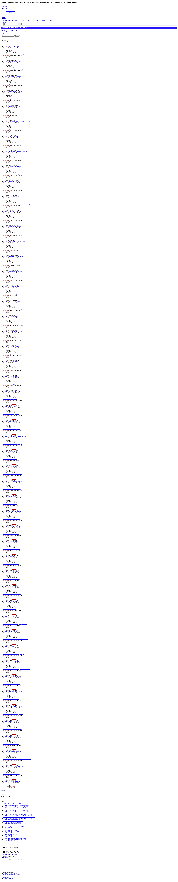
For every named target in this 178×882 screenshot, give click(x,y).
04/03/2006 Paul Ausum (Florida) (10, 616)
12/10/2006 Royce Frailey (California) (11, 61)
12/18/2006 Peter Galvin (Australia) (11, 46)
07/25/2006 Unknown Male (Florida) (11, 316)
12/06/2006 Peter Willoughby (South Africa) (13, 69)
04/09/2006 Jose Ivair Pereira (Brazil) (11, 601)
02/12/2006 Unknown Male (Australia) (12, 684)
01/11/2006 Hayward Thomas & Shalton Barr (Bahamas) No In (17, 759)
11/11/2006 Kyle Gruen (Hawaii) (10, 84)
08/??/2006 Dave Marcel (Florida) (10, 279)
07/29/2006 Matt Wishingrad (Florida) (11, 294)
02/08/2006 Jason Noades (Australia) (11, 699)
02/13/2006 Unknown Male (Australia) (12, 676)
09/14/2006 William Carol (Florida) (11, 174)
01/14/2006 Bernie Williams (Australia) (12, 751)
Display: (4, 791)
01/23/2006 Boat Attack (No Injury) (11, 736)
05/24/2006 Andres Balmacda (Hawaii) (12, 511)
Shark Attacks (6, 877)
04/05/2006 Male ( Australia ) (9, 609)
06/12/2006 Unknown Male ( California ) (12, 466)
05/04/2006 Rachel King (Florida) (10, 556)
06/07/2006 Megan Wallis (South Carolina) (12, 474)
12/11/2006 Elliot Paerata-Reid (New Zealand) (13, 54)
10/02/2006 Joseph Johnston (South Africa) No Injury (15, 151)
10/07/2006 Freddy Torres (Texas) (10, 136)
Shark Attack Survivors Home (10, 873)
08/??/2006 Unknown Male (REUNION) (12, 271)
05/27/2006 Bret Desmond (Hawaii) (11, 496)
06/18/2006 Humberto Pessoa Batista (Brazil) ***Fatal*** (16, 436)
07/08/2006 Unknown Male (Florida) (11, 376)
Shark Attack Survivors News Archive (11, 874)
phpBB (7, 859)
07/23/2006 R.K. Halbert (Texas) (10, 324)
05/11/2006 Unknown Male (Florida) (11, 534)
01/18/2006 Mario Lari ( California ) (11, 744)
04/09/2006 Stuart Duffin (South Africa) (12, 594)
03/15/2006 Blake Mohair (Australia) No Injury (13, 654)
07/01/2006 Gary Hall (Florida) (10, 399)
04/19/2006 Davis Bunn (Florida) (10, 571)
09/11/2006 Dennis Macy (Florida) (11, 181)
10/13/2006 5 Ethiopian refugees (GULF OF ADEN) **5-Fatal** (17, 121)
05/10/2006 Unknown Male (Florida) (11, 541)
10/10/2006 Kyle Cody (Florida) (10, 129)
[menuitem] (10, 11)
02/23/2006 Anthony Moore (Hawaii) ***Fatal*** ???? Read (16, 669)
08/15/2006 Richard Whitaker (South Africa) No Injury (15, 249)
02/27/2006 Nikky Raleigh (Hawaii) (11, 661)
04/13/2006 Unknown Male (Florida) (11, 579)
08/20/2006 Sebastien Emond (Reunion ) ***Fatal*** (15, 241)
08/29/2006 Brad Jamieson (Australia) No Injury (14, 219)
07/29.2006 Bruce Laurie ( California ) (11, 301)
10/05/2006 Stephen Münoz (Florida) (11, 144)
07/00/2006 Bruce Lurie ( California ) (11, 414)
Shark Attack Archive (8, 878)
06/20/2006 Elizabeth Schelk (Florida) (11, 429)
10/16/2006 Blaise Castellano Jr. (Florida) (12, 114)
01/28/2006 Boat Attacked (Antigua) (11, 721)
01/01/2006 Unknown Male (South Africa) (12, 781)
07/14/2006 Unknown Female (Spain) (11, 339)
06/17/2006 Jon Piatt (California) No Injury (12, 444)
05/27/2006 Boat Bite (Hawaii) (10, 504)
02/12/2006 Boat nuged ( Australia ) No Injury (13, 691)
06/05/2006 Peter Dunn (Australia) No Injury (13, 481)
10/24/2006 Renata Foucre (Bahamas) (11, 106)
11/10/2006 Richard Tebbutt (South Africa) (12, 91)
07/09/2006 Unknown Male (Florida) (11, 361)
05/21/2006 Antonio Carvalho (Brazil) (11, 519)
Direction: (23, 791)
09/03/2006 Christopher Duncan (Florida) (12, 189)
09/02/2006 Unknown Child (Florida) (11, 196)
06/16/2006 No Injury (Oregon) (10, 451)
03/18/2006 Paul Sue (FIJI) (9, 646)
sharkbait (7, 47)
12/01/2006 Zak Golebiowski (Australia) (12, 76)
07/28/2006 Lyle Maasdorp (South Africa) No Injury (14, 309)
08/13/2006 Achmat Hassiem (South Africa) (13, 256)
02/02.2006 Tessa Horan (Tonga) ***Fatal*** (13, 706)
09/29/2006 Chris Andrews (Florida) (11, 159)
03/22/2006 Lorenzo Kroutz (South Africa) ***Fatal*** (15, 639)
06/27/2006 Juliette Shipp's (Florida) (11, 421)
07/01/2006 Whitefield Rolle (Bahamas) (12, 391)
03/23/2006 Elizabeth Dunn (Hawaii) (11, 631)
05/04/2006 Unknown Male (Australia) (12, 549)
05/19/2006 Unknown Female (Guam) (11, 526)
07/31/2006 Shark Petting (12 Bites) (11, 286)
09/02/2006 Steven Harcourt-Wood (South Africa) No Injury (16, 204)
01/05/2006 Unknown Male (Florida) (11, 774)
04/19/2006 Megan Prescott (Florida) (11, 564)
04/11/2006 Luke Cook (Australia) (10, 586)
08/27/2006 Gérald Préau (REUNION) (12, 226)
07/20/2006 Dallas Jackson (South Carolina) (13, 331)
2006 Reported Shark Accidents (12, 31)
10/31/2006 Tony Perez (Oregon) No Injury (13, 99)
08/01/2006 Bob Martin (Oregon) (10, 264)
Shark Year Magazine (8, 876)
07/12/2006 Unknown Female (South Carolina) (13, 346)
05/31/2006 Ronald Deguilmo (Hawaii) (12, 489)
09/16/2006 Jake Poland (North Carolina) (12, 166)
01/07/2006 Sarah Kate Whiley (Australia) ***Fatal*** (15, 766)
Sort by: (13, 791)
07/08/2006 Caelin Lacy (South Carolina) (12, 384)
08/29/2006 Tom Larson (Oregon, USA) (12, 211)
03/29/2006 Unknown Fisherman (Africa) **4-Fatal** (15, 624)
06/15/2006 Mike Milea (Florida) (10, 459)
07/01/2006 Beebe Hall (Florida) (10, 406)
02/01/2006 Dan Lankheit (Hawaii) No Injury (13, 714)
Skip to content (4, 6)
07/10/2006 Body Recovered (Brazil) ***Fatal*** (14, 354)
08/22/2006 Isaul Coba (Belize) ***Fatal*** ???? (14, 234)
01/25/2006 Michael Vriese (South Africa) (12, 729)
